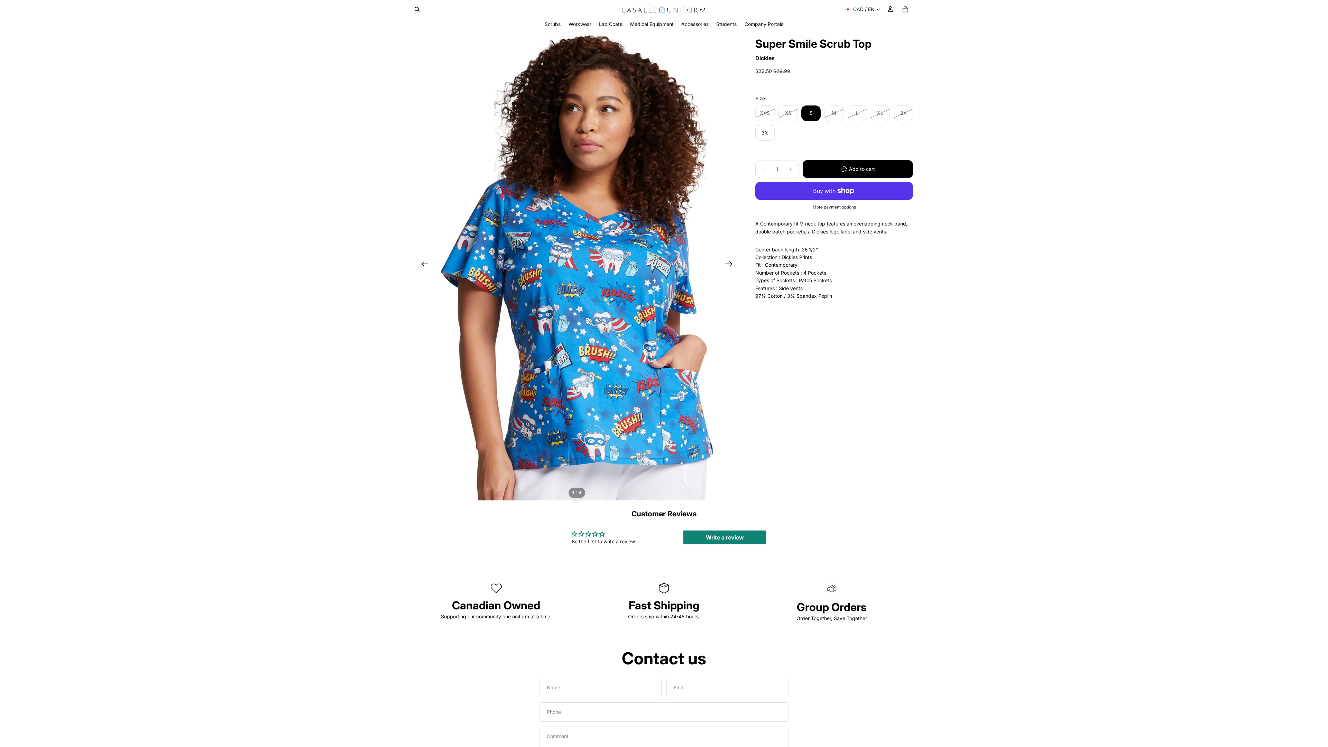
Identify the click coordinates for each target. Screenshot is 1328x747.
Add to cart (862, 169)
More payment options (834, 207)
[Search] (417, 9)
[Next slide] (731, 265)
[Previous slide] (423, 265)
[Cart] (905, 9)
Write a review (725, 537)
